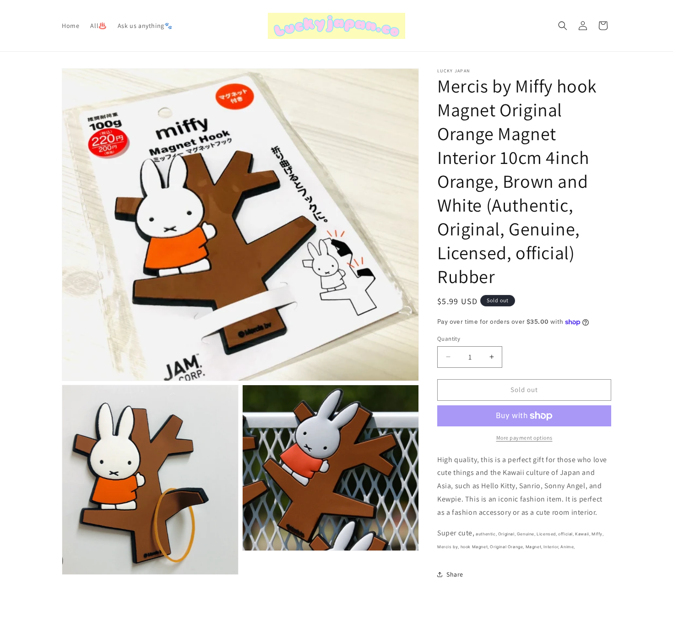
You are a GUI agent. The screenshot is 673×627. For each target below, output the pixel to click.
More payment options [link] (524, 437)
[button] (563, 26)
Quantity (448, 339)
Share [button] (454, 574)
